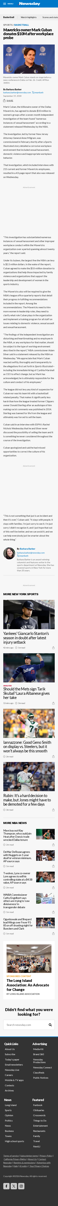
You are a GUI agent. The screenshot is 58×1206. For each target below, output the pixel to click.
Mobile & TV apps (14, 1080)
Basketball (8, 17)
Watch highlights (29, 17)
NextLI (36, 1146)
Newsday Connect (42, 1067)
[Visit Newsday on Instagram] (21, 1186)
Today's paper (12, 1059)
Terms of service (11, 1155)
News (8, 1125)
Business (9, 1130)
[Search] (50, 1025)
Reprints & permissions (24, 1162)
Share (10, 100)
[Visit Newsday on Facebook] (6, 1186)
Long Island (11, 1105)
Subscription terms (29, 1155)
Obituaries (38, 1110)
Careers (9, 1074)
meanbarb (38, 92)
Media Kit (38, 1049)
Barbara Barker (27, 548)
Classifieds (38, 1072)
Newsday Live (12, 1069)
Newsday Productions (39, 1061)
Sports (7, 24)
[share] (53, 648)
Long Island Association (25, 994)
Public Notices (40, 1077)
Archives (9, 1090)
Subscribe (10, 1054)
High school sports (14, 1141)
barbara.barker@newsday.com (17, 92)
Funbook (37, 1105)
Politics (9, 1120)
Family (36, 1136)
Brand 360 (38, 1054)
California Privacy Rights (15, 1159)
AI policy (23, 1166)
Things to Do (39, 1120)
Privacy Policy (46, 1155)
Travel (36, 1141)
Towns (8, 1136)
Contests (9, 1085)
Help (16, 1166)
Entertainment (40, 1125)
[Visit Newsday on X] (14, 1186)
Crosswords (39, 1115)
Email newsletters (14, 1064)
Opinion (9, 1115)
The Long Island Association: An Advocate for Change (28, 985)
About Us (10, 1049)
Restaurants (39, 1130)
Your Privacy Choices (39, 1166)
